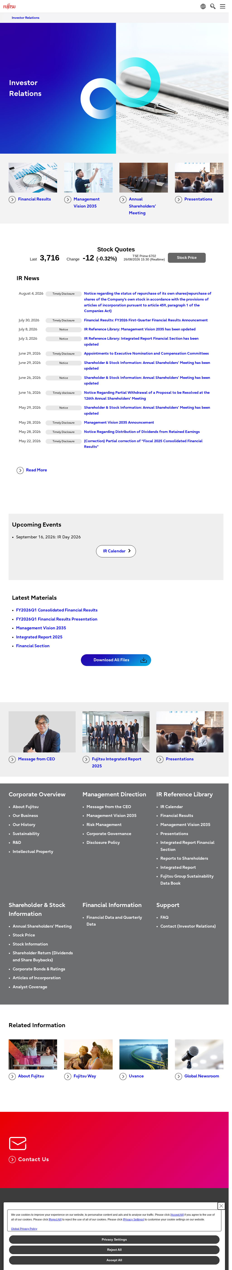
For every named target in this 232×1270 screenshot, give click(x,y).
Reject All (114, 1249)
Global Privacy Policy (24, 1228)
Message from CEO (36, 759)
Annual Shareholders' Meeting (42, 926)
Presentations (198, 199)
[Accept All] (177, 1214)
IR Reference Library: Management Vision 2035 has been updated (140, 329)
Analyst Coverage (30, 987)
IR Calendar (171, 806)
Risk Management (104, 824)
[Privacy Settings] (133, 1219)
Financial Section (33, 646)
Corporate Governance (109, 833)
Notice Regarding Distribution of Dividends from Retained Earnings (142, 432)
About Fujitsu (26, 806)
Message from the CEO (109, 806)
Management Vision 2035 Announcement (119, 422)
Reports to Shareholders (184, 858)
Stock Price (24, 935)
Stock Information (30, 944)
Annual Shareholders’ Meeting (142, 206)
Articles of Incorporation (37, 978)
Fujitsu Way (85, 1076)
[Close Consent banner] (221, 1206)
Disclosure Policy (103, 842)
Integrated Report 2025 (39, 637)
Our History (24, 824)
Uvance (136, 1076)
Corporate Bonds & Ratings (39, 969)
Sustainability (26, 833)
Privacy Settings (114, 1239)
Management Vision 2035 (87, 203)
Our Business (25, 815)
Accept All (114, 1260)
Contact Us (33, 1159)
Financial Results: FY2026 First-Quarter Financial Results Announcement (146, 320)
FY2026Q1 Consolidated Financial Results (57, 610)
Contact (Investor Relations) (188, 926)
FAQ (164, 917)
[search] (212, 6)
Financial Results (34, 199)
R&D (17, 842)
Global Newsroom (201, 1076)
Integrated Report (178, 867)
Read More (36, 470)
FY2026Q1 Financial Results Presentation (56, 619)
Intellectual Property (33, 851)
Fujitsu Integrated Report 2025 (116, 763)
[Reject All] (55, 1219)
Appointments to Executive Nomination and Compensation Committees (146, 353)
